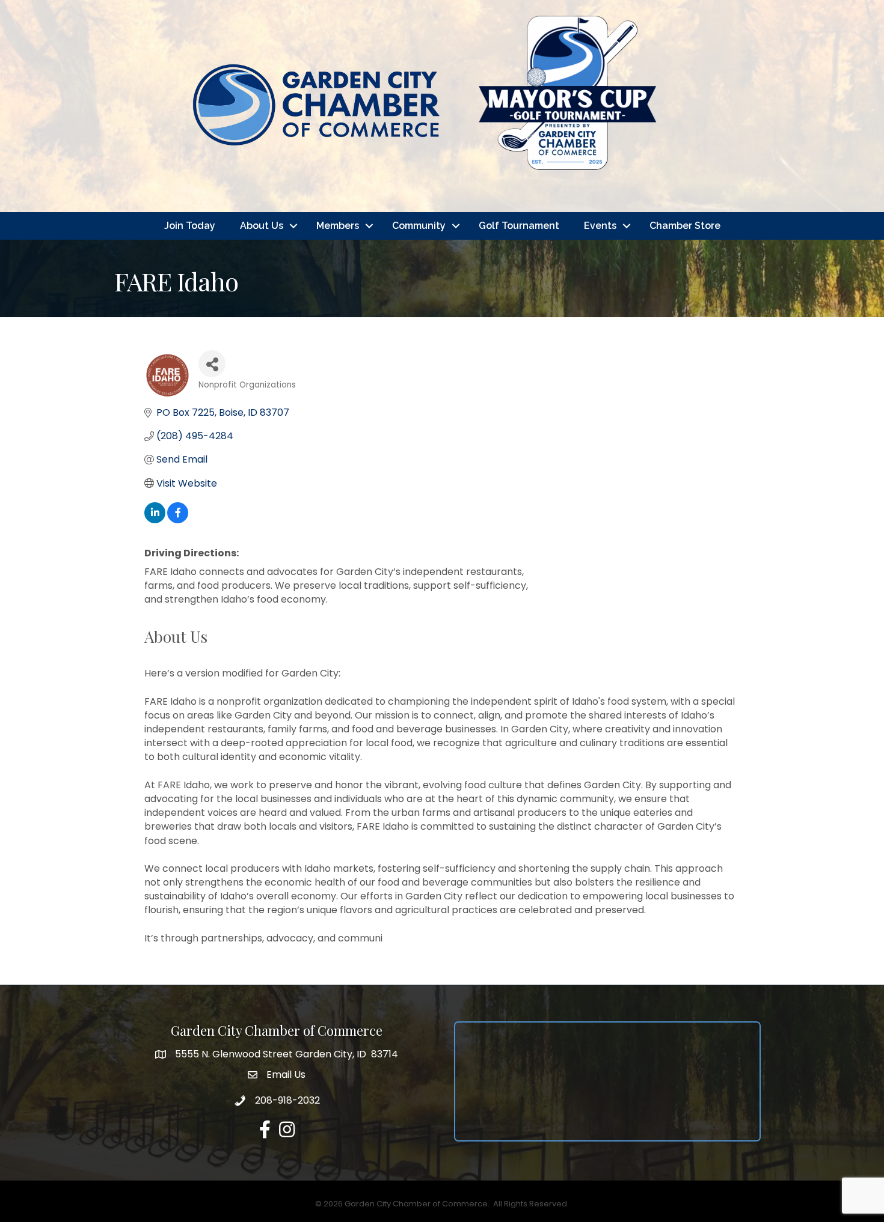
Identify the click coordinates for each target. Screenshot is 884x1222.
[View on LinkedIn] (154, 520)
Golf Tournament (519, 225)
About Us (261, 225)
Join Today (189, 225)
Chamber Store (684, 225)
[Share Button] (212, 363)
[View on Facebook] (177, 520)
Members (337, 225)
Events (600, 225)
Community (419, 225)
